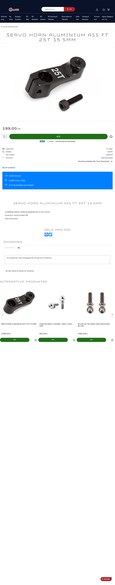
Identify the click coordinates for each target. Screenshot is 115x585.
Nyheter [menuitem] (11, 18)
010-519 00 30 (9, 1)
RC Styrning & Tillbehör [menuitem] (52, 18)
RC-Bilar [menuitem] (27, 18)
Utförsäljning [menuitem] (4, 18)
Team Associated (107, 158)
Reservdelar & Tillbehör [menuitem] (67, 18)
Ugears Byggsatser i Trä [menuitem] (107, 18)
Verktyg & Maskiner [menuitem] (85, 18)
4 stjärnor (12, 248)
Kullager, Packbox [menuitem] (18, 18)
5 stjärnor (14, 248)
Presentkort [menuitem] (97, 18)
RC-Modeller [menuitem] (35, 18)
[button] (103, 9)
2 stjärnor (8, 248)
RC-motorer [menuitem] (43, 18)
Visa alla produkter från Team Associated (93, 161)
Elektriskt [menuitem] (78, 18)
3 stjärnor (10, 248)
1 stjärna (6, 248)
